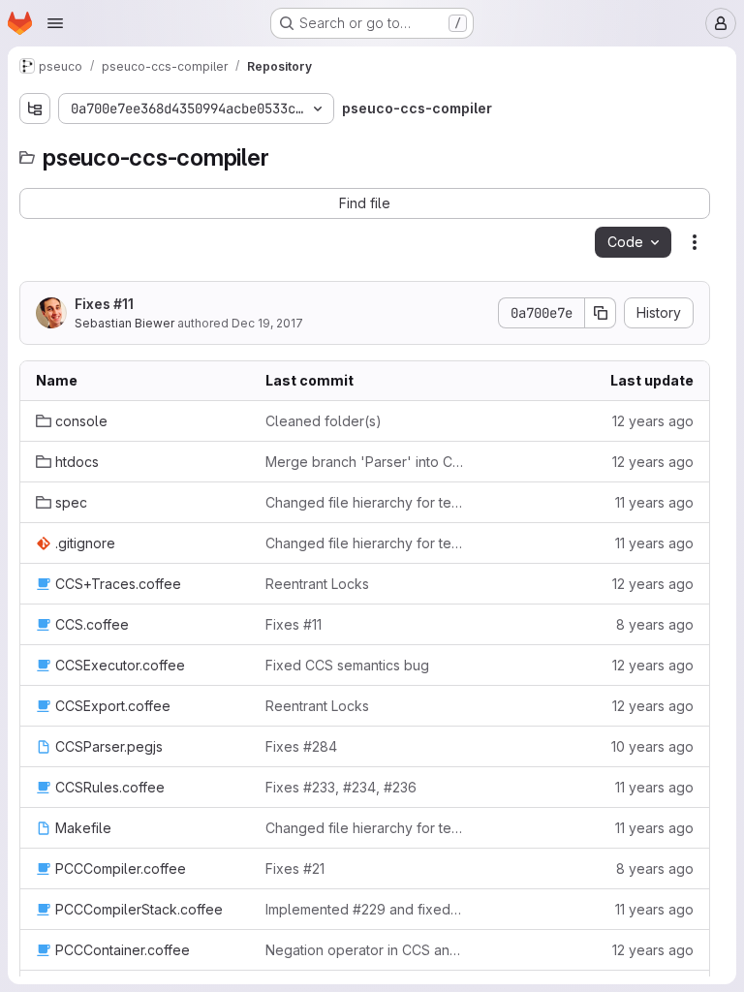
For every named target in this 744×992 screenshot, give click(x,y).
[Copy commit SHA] (600, 312)
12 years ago (653, 421)
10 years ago (652, 746)
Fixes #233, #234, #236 (341, 787)
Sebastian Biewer (124, 323)
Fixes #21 (295, 868)
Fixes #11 (104, 303)
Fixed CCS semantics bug (347, 665)
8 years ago (655, 624)
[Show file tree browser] (34, 108)
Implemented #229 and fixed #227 (364, 909)
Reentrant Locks (317, 583)
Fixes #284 (301, 746)
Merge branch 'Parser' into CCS (364, 461)
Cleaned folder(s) (323, 421)
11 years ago (654, 502)
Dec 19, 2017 (267, 323)
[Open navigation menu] (55, 23)
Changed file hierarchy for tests (364, 502)
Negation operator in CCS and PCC (364, 950)
